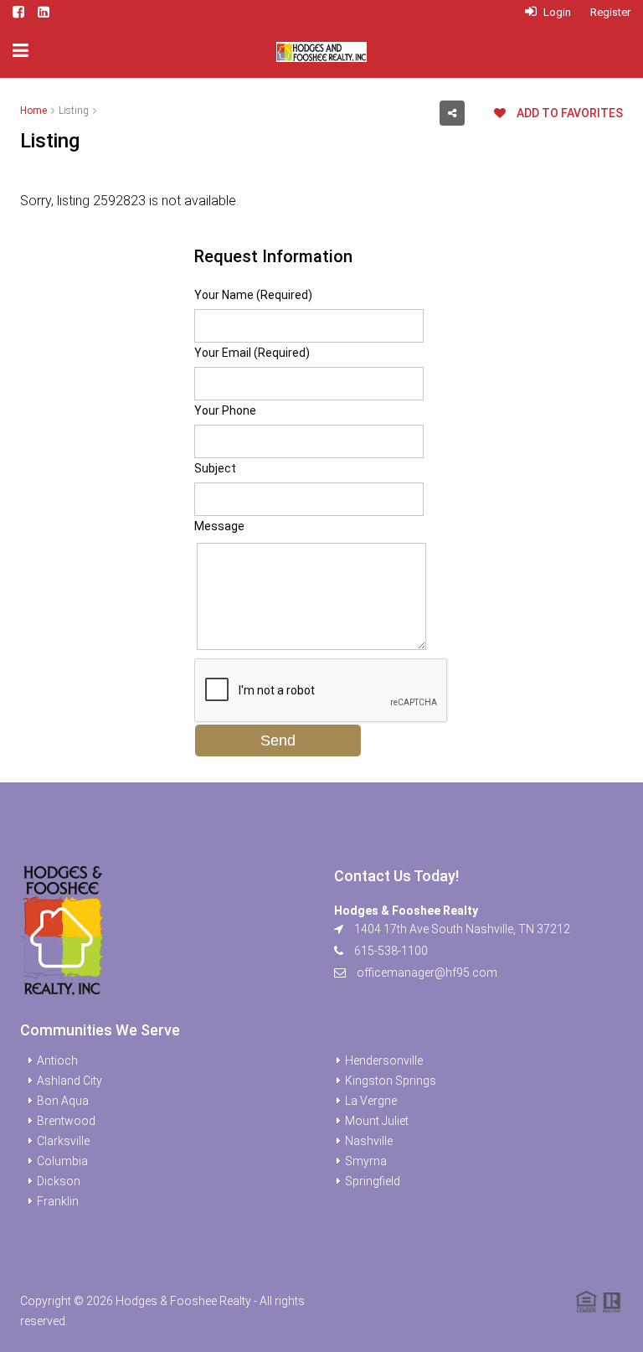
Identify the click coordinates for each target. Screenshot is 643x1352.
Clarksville (63, 1141)
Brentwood (66, 1121)
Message (219, 526)
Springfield (372, 1181)
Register (610, 12)
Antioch (57, 1060)
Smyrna (366, 1161)
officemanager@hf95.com (427, 972)
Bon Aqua (63, 1100)
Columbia (62, 1161)
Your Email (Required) (252, 352)
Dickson (58, 1181)
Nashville (369, 1141)
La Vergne (371, 1100)
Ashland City (69, 1080)
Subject (215, 468)
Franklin (58, 1201)
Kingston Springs (390, 1080)
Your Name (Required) (253, 295)
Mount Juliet (377, 1121)
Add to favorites (568, 113)
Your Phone (225, 410)
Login (556, 12)
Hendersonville (384, 1060)
